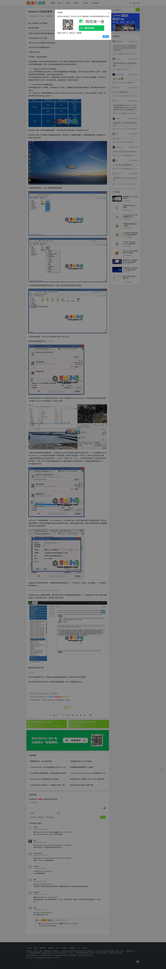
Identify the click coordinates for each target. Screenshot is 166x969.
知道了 (106, 36)
